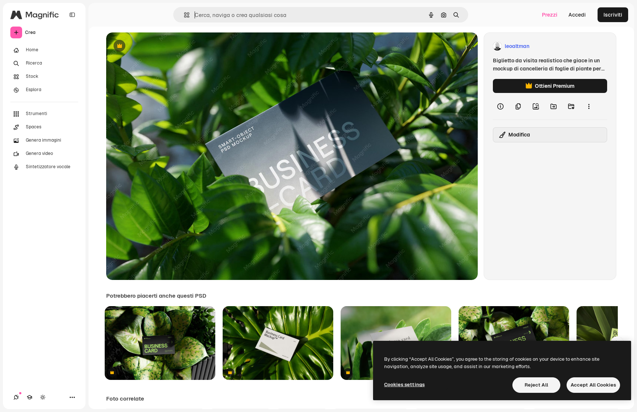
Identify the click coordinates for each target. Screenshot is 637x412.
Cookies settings (404, 384)
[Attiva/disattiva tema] (43, 397)
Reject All (536, 385)
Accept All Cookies (593, 385)
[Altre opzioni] (588, 106)
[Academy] (29, 397)
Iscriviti (612, 14)
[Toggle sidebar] (72, 15)
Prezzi (549, 14)
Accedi (577, 14)
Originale (155, 46)
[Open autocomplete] (184, 15)
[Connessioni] (16, 397)
